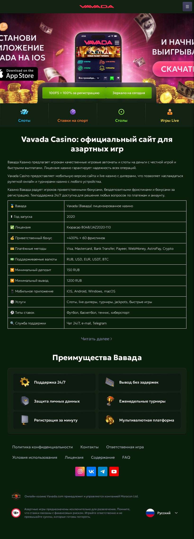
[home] (97, 6)
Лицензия (74, 457)
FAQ (126, 457)
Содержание (103, 457)
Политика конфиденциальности (42, 446)
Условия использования (34, 457)
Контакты (89, 446)
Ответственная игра (125, 446)
